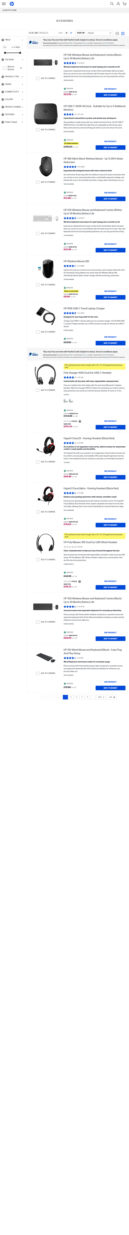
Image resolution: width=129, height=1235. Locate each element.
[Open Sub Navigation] (3, 3)
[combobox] (94, 33)
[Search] (112, 3)
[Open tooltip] (3, 40)
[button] (12, 40)
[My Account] (118, 3)
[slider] (5, 53)
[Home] (12, 4)
